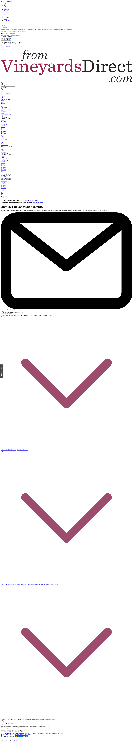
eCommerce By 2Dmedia (44, 733)
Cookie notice (27, 734)
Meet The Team (12, 719)
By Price (3, 125)
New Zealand (4, 104)
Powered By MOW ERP (58, 733)
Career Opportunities (37, 719)
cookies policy (11, 31)
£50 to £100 (3, 134)
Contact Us (6, 20)
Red (5, 4)
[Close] (66, 738)
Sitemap (3, 734)
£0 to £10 (3, 127)
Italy (2, 102)
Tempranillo (3, 122)
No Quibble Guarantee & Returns (28, 584)
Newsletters (6, 17)
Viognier (3, 157)
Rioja (2, 116)
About (5, 19)
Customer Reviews (11, 584)
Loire (2, 149)
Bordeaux (3, 110)
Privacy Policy (54, 584)
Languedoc (3, 152)
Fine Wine (6, 9)
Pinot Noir (3, 121)
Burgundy (3, 111)
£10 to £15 (3, 128)
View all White (4, 145)
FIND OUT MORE (33, 200)
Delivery (18, 584)
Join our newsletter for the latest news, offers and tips (13, 309)
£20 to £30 (3, 131)
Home (5, 14)
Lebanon (3, 103)
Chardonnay (4, 156)
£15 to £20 (3, 129)
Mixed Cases (7, 10)
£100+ (2, 135)
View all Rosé (4, 177)
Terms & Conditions (45, 584)
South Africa (4, 139)
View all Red (4, 107)
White (5, 5)
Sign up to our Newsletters (48, 719)
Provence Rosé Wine (6, 179)
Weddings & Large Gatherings (23, 719)
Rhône (2, 113)
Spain (2, 106)
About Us (3, 719)
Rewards (6, 12)
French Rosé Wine (5, 175)
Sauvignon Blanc (5, 158)
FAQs (38, 584)
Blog (5, 16)
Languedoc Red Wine (6, 114)
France (2, 100)
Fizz (5, 8)
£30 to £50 (3, 132)
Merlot (2, 120)
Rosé (5, 6)
